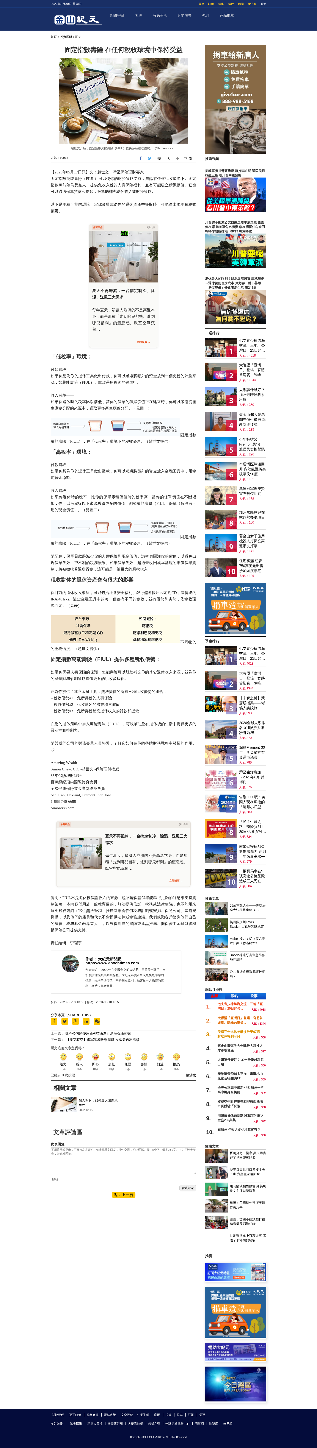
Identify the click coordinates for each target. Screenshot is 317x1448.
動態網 (213, 1423)
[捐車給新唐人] (235, 152)
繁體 (263, 4)
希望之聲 (154, 1423)
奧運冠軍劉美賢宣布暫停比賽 (252, 491)
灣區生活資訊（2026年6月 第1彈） (252, 777)
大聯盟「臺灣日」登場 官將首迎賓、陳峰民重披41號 (252, 370)
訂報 (211, 4)
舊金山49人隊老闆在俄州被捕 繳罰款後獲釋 (252, 420)
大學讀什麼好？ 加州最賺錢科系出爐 (252, 395)
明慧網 (199, 1423)
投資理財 (66, 37)
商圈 (241, 4)
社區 (138, 15)
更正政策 (75, 1415)
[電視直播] (235, 1400)
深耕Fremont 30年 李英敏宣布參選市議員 (252, 752)
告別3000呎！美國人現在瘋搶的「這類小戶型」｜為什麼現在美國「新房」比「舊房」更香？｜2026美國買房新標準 (252, 802)
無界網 (227, 1423)
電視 (201, 4)
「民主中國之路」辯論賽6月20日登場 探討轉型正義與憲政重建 (252, 827)
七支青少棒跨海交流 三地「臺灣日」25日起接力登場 (252, 345)
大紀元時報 (135, 1423)
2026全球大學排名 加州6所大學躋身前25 (252, 728)
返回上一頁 (123, 1195)
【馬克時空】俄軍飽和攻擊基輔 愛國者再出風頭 (103, 1039)
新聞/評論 (117, 15)
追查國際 (76, 1423)
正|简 (188, 159)
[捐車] (235, 633)
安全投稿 (127, 1415)
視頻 (205, 15)
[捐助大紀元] (235, 1360)
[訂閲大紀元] (235, 1280)
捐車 (221, 4)
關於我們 (58, 1415)
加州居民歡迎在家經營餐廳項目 (252, 514)
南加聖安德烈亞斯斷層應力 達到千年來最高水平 (252, 852)
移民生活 (160, 15)
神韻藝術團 (115, 1423)
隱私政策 (110, 1415)
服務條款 (92, 1415)
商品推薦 (227, 15)
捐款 (231, 4)
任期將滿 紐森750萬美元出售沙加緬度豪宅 (251, 566)
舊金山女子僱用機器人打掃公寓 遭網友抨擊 (252, 541)
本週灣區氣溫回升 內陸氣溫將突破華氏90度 (252, 469)
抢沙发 (191, 1075)
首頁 (54, 37)
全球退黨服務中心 (177, 1423)
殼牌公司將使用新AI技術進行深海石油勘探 (98, 1033)
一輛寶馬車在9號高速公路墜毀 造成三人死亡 (252, 876)
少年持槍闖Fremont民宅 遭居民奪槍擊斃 (252, 444)
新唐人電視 (94, 1423)
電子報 (252, 4)
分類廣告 (184, 15)
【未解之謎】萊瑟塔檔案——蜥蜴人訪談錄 (252, 703)
